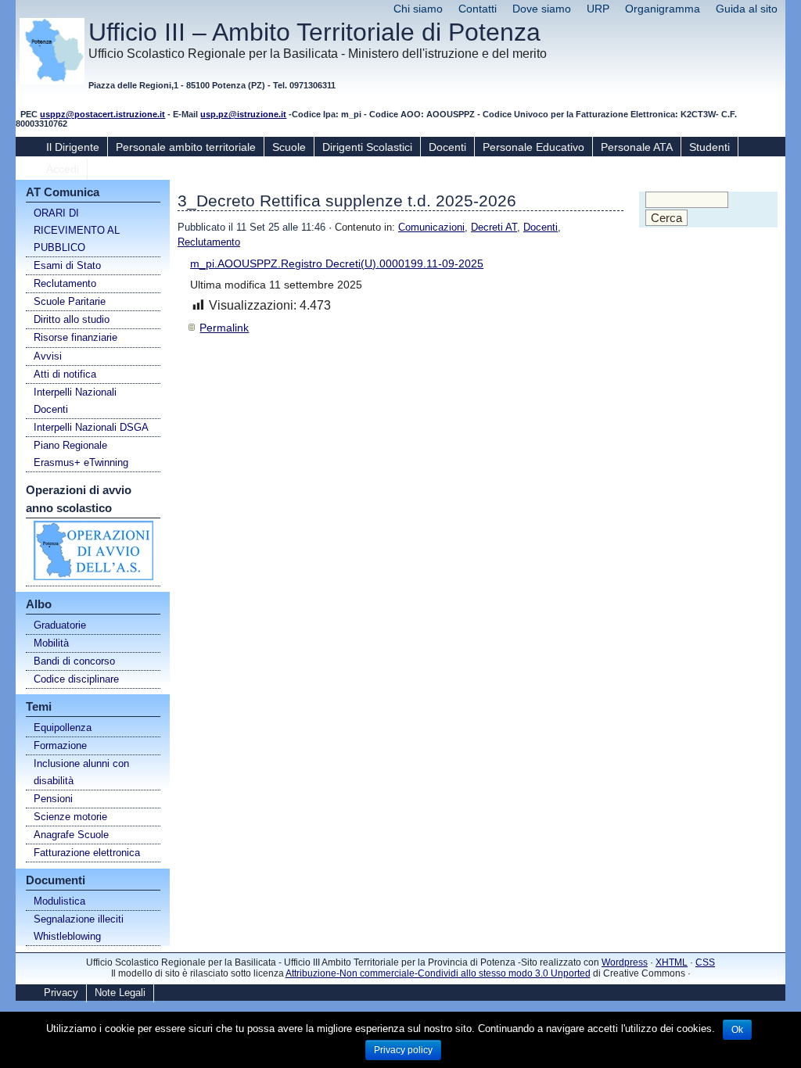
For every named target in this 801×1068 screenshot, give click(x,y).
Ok (737, 1029)
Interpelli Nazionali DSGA (91, 427)
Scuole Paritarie (70, 301)
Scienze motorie (70, 817)
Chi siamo (418, 8)
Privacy (61, 992)
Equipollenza (63, 727)
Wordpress (625, 962)
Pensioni (53, 799)
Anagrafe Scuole (71, 834)
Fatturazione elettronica (87, 852)
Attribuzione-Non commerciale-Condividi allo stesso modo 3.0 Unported (438, 973)
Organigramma (662, 8)
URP (598, 8)
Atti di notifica (65, 374)
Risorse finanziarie (75, 337)
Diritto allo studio (72, 319)
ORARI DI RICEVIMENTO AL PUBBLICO (77, 230)
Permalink (224, 327)
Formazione (60, 745)
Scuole (289, 147)
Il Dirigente (72, 147)
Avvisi (48, 356)
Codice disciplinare (76, 679)
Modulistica (59, 901)
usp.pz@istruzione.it (243, 114)
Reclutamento (65, 283)
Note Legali (120, 992)
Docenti (447, 147)
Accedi (62, 169)
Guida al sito (747, 8)
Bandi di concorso (74, 661)
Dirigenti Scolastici (367, 147)
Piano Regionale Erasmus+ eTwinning (81, 453)
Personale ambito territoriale (186, 147)
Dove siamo (541, 8)
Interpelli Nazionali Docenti (75, 400)
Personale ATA (637, 147)
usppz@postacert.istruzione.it (102, 114)
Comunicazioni (431, 227)
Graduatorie (60, 625)
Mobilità (51, 643)
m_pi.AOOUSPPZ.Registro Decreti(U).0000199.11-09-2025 (336, 263)
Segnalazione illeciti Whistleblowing (79, 927)
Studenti (709, 147)
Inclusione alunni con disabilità (81, 772)
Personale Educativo (533, 147)
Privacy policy (403, 1050)
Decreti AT (494, 227)
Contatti (477, 8)
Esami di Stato (67, 265)
